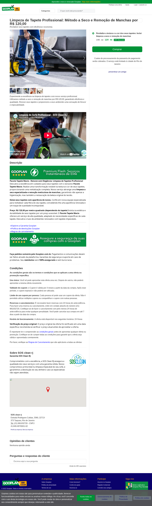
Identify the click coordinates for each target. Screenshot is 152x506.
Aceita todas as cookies (86, 498)
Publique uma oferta (115, 5)
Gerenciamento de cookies (105, 498)
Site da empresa (27, 429)
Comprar (117, 49)
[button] (48, 390)
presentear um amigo (117, 72)
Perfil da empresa (16, 429)
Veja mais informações (91, 2)
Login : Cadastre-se (140, 5)
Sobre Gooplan (46, 482)
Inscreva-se (73, 488)
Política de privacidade (49, 485)
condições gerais (46, 332)
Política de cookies (142, 498)
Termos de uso (46, 488)
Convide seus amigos (104, 488)
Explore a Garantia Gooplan (24, 225)
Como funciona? (75, 482)
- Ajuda (127, 5)
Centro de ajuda (75, 485)
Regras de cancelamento (23, 231)
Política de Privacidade (123, 498)
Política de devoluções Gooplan (26, 228)
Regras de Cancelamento (39, 342)
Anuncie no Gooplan (104, 482)
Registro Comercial (103, 485)
